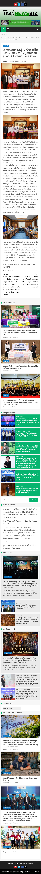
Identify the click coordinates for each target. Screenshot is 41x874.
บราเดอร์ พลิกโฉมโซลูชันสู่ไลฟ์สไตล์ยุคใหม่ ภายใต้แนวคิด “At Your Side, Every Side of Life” (26, 435)
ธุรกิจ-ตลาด (18, 431)
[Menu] (8, 29)
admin (5, 61)
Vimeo (17, 863)
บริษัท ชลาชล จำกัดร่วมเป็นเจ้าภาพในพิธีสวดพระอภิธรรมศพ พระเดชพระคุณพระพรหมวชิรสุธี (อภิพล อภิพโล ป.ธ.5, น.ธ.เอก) (20, 402)
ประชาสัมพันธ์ (34, 675)
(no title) (5, 542)
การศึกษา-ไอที (8, 653)
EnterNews (26, 872)
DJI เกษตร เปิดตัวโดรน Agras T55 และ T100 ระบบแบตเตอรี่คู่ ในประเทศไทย (26, 606)
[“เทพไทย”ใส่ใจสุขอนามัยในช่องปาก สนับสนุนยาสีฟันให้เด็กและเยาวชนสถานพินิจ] (20, 351)
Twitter (30, 863)
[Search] (38, 29)
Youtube (10, 863)
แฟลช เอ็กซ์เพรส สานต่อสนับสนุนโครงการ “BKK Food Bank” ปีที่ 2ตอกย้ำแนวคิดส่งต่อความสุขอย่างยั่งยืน (20, 333)
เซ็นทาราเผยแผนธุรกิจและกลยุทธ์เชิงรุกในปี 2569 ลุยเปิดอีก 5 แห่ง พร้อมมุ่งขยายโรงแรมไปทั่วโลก (27, 490)
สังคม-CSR (6, 45)
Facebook (23, 863)
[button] (8, 29)
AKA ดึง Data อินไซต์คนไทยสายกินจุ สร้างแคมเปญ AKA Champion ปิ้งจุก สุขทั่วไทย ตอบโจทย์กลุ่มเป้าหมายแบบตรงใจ (29, 280)
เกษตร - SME (8, 576)
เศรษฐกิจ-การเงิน (19, 416)
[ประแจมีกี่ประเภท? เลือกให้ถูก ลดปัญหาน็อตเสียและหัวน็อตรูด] (20, 764)
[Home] (4, 29)
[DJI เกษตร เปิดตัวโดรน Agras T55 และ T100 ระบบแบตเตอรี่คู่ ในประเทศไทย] (8, 606)
